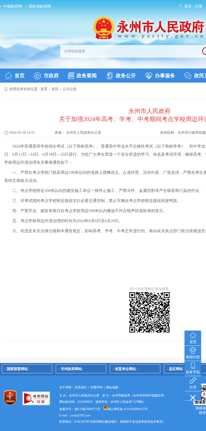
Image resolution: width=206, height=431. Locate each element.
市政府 (51, 75)
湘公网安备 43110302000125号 (128, 409)
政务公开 (126, 75)
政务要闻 (87, 75)
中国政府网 (12, 6)
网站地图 (112, 387)
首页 (20, 75)
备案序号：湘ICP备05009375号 (79, 409)
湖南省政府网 (39, 6)
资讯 (55, 89)
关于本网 (65, 387)
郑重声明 (96, 387)
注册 (198, 6)
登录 (188, 6)
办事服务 (165, 75)
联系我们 (81, 387)
